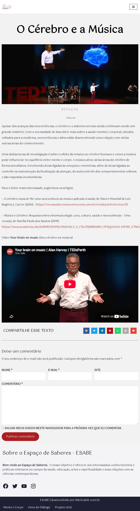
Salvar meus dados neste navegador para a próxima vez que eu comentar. (63, 428)
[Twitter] (15, 486)
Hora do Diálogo (39, 507)
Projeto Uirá (63, 507)
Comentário (12, 384)
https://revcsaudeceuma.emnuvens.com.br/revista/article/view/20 (82, 204)
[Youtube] (24, 486)
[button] (86, 331)
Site (97, 370)
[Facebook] (6, 486)
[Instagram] (33, 486)
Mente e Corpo (13, 507)
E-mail (54, 370)
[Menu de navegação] (133, 7)
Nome (7, 370)
